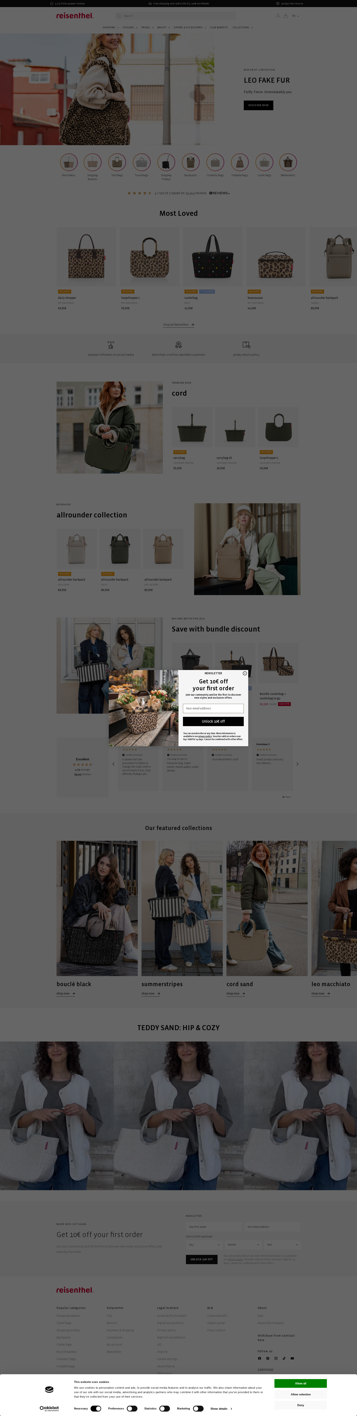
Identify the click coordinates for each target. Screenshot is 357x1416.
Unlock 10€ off (213, 721)
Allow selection (301, 1394)
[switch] (132, 1409)
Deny (300, 1405)
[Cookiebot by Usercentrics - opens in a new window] (49, 1409)
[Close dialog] (245, 673)
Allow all (300, 1383)
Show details (218, 1408)
